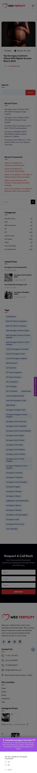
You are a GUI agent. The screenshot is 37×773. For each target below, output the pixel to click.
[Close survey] (34, 739)
